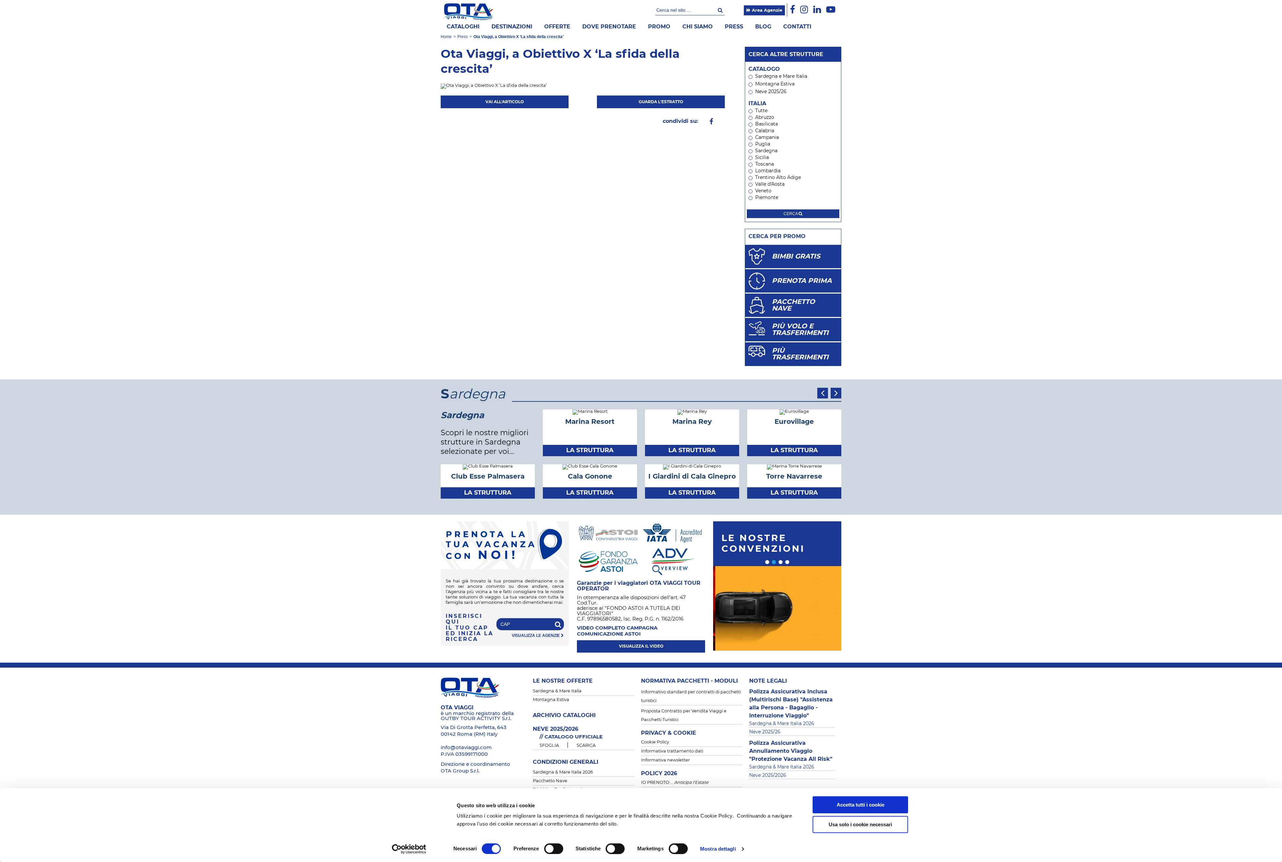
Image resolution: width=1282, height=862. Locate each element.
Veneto (763, 191)
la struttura (590, 451)
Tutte (761, 111)
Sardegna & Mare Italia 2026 (563, 772)
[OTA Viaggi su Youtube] (830, 9)
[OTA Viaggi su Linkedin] (817, 9)
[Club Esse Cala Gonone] (590, 467)
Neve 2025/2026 (767, 775)
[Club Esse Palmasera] (488, 467)
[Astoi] (608, 532)
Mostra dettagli (718, 849)
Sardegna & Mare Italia (557, 691)
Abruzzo (764, 117)
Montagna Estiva (775, 84)
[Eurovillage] (794, 412)
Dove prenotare (609, 26)
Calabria (764, 131)
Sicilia (762, 157)
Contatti (797, 26)
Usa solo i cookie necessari (860, 824)
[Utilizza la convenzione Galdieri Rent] (777, 608)
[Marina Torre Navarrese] (794, 467)
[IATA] (672, 532)
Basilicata (766, 124)
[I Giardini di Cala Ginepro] (692, 467)
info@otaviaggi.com (466, 747)
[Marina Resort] (590, 412)
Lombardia (768, 171)
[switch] (553, 848)
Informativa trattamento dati (672, 751)
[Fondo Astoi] (608, 561)
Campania (767, 137)
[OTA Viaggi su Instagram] (804, 9)
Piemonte (766, 197)
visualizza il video (641, 646)
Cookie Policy (655, 742)
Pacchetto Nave (550, 781)
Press (734, 26)
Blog (763, 26)
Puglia (762, 144)
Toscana (764, 164)
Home (446, 36)
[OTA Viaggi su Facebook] (792, 9)
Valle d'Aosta (770, 184)
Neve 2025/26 (771, 92)
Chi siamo (697, 26)
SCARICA (586, 745)
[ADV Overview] (672, 561)
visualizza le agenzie (536, 636)
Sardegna (766, 151)
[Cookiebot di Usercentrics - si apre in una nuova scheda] (409, 849)
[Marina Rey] (692, 412)
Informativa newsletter (665, 760)
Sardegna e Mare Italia (781, 76)
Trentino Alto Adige (778, 177)
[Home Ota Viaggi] (468, 11)
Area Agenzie (766, 10)
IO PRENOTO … (674, 783)
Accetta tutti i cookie (860, 805)
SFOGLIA (549, 745)
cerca (791, 213)
